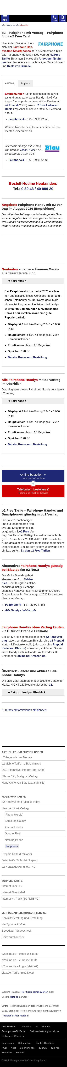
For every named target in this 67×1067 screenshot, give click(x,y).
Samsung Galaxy (15, 820)
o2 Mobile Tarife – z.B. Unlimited (21, 763)
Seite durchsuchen (13, 937)
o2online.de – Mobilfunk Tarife (20, 953)
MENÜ (5, 20)
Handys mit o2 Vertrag (15, 808)
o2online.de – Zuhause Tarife (19, 960)
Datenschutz (25, 1043)
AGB (4, 1047)
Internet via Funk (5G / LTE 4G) (20, 898)
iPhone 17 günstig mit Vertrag (20, 776)
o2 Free (55, 1047)
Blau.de (46, 1026)
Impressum (8, 1043)
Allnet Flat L (28, 150)
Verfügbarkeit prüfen (14, 924)
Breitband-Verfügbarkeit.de (44, 1031)
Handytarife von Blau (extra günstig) (23, 782)
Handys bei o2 (12, 25)
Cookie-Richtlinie (45, 1043)
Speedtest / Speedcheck (16, 930)
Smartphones (27, 1047)
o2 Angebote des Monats (17, 757)
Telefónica (25, 1026)
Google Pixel (13, 833)
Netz (13, 1047)
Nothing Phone (14, 840)
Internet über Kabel (13, 892)
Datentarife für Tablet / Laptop (19, 860)
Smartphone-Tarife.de (13, 1031)
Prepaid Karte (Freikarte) (17, 854)
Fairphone (11, 846)
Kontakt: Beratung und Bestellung (22, 918)
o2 (3, 25)
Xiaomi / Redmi (14, 827)
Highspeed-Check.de (13, 1036)
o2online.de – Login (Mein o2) (20, 966)
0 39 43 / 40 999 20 (37, 189)
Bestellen (7, 1052)
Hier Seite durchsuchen (34, 991)
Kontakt (20, 1052)
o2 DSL (43, 1047)
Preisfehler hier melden (15, 1015)
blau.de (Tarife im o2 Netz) (18, 972)
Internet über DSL (12, 886)
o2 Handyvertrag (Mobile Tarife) (21, 801)
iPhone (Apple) (14, 814)
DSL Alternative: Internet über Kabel (23, 769)
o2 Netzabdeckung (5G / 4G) (19, 866)
